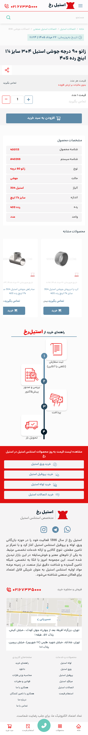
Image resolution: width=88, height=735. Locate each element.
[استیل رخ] (70, 5)
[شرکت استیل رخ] (61, 515)
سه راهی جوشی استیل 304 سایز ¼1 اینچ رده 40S (17, 292)
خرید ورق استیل (41, 464)
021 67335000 (44, 725)
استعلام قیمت (28, 730)
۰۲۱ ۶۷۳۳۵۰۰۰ (26, 590)
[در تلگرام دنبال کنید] (55, 529)
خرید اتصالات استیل (40, 495)
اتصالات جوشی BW (19, 29)
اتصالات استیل (68, 29)
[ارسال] (8, 17)
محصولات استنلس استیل (33, 452)
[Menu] (80, 6)
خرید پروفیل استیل (41, 474)
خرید (54, 311)
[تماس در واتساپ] (67, 529)
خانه (81, 29)
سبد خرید (9, 730)
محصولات (60, 730)
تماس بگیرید (56, 301)
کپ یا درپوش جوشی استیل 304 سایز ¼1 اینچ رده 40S (61, 292)
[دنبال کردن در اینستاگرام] (44, 529)
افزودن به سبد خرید (41, 118)
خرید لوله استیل (41, 485)
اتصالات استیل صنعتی (44, 29)
